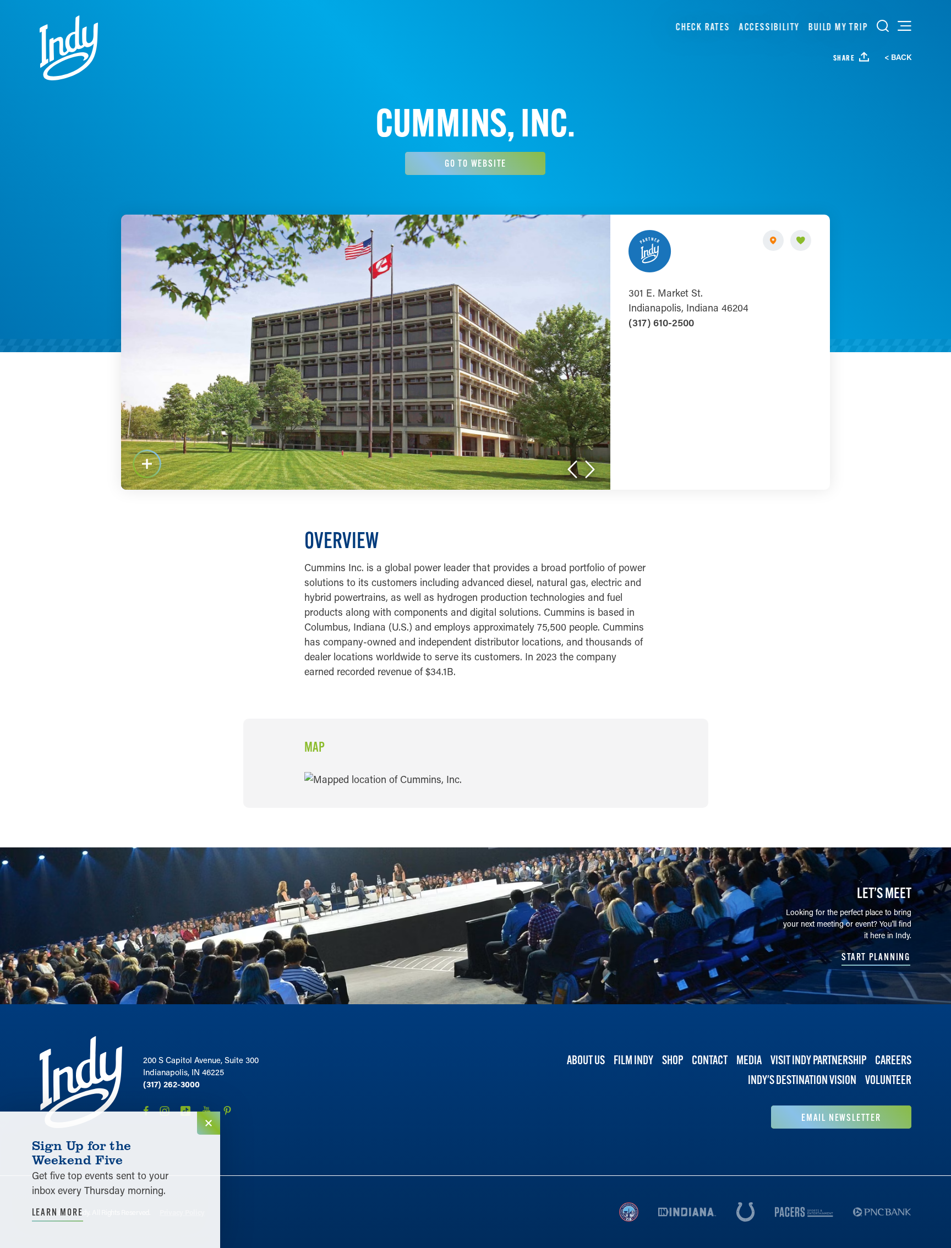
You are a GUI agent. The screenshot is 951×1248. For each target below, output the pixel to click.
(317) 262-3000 (171, 1084)
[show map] (773, 240)
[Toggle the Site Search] (883, 26)
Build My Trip (838, 26)
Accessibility (769, 26)
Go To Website (475, 163)
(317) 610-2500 (661, 322)
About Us (586, 1060)
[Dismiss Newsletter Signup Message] (208, 1123)
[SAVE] (800, 240)
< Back (897, 57)
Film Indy (633, 1060)
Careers (893, 1060)
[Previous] (572, 469)
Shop (672, 1060)
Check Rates (703, 26)
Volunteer (888, 1079)
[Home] (69, 47)
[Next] (590, 469)
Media (749, 1060)
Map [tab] (314, 747)
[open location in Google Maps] (383, 778)
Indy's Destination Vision (802, 1079)
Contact (710, 1060)
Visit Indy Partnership (818, 1060)
